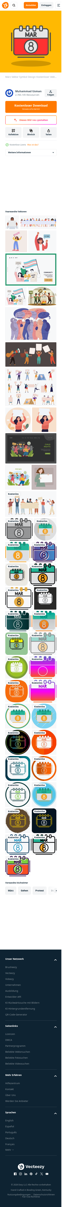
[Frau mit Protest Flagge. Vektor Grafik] (16, 254)
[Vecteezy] (5, 5)
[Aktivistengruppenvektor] (30, 410)
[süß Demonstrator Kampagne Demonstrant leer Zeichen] (17, 584)
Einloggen (46, 5)
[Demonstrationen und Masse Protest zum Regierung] (19, 352)
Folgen (50, 94)
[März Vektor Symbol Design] (19, 637)
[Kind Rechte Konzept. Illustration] (30, 530)
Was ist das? (33, 144)
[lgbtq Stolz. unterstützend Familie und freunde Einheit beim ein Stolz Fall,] (30, 305)
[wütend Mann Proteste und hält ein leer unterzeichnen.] (12, 220)
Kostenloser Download (31, 106)
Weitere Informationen (19, 150)
